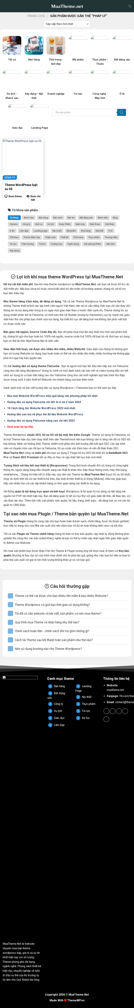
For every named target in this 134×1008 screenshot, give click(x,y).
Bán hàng (43, 217)
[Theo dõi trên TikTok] (113, 711)
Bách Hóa (29, 217)
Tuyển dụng (73, 244)
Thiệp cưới (50, 237)
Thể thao (14, 237)
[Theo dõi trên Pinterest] (125, 711)
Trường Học (56, 244)
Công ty (26, 224)
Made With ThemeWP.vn (67, 1000)
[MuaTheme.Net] (67, 6)
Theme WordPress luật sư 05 (21, 187)
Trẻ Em (42, 244)
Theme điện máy (32, 237)
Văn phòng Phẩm (92, 244)
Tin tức (13, 244)
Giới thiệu (109, 224)
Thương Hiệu (111, 237)
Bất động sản (86, 217)
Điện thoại (95, 224)
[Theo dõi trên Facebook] (106, 711)
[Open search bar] (130, 6)
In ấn (12, 230)
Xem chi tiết (35, 198)
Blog (115, 217)
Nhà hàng (86, 230)
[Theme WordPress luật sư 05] (23, 159)
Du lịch (50, 224)
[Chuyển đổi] (10, 595)
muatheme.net (115, 690)
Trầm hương (28, 244)
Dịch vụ (38, 224)
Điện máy (80, 224)
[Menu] (5, 6)
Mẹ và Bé (57, 230)
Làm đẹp (24, 230)
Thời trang (78, 237)
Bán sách (57, 217)
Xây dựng (14, 250)
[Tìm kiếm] (121, 112)
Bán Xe (71, 217)
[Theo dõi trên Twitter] (119, 711)
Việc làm (110, 244)
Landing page (40, 230)
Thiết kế (64, 237)
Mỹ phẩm (71, 230)
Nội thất (99, 230)
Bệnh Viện (103, 217)
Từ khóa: (14, 217)
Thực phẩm (94, 237)
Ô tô (110, 230)
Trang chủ (36, 16)
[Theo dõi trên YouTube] (106, 719)
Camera (13, 224)
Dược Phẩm (64, 224)
